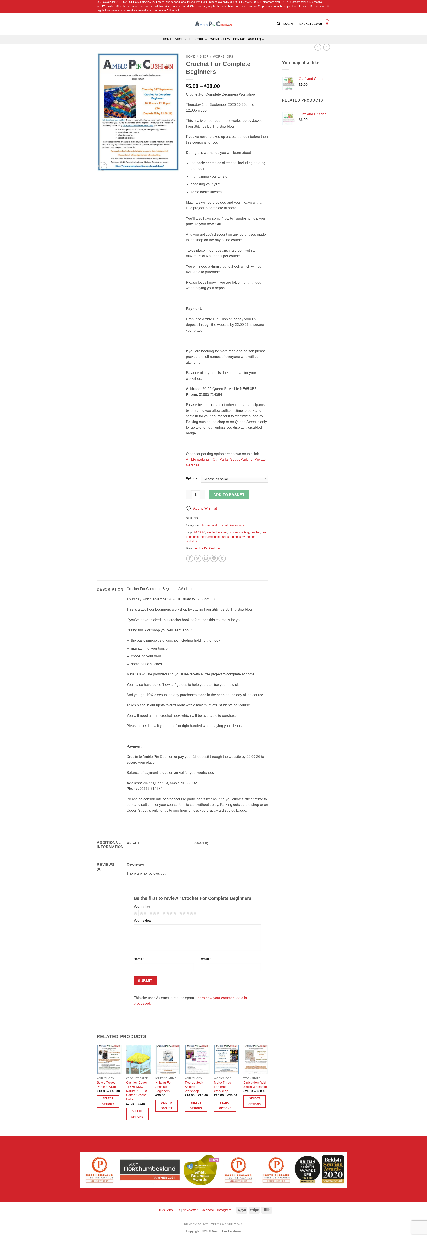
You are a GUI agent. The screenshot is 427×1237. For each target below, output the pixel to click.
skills (225, 536)
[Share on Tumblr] (222, 558)
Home (167, 39)
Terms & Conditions (227, 1224)
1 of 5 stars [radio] (135, 913)
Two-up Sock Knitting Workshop (194, 1086)
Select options (108, 1101)
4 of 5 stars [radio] (169, 913)
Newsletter (190, 1210)
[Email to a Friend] (206, 558)
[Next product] (317, 47)
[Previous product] (326, 47)
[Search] (278, 24)
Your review (143, 920)
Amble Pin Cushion (207, 548)
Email (206, 958)
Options (191, 478)
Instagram (224, 1210)
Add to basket (228, 495)
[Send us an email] (328, 6)
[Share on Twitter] (197, 558)
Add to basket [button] (166, 1105)
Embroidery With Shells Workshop (255, 1084)
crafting (244, 532)
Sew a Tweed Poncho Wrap (106, 1084)
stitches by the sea (243, 536)
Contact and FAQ (247, 39)
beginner (221, 532)
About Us (173, 1210)
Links (161, 1210)
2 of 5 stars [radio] (142, 913)
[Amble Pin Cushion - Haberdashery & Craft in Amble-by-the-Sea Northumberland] (213, 23)
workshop (192, 541)
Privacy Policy (196, 1224)
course (233, 532)
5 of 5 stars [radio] (187, 913)
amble (211, 532)
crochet (255, 532)
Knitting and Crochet (214, 525)
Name (139, 958)
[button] (314, 24)
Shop (179, 39)
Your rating (143, 906)
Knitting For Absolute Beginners (163, 1086)
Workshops (220, 39)
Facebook (207, 1210)
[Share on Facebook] (189, 558)
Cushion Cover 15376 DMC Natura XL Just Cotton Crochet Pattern (136, 1091)
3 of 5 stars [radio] (154, 913)
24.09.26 (199, 532)
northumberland (210, 536)
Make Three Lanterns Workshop (222, 1086)
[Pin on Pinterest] (214, 558)
